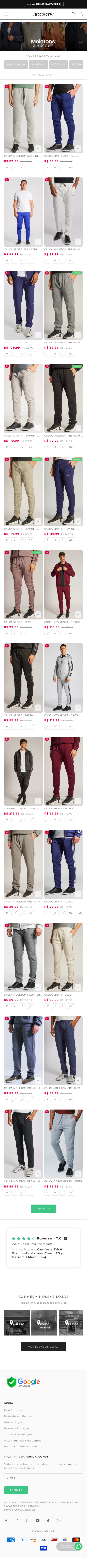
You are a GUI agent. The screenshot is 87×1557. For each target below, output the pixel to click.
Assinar (16, 1490)
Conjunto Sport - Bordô (62, 622)
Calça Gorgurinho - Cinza (63, 1181)
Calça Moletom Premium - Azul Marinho (63, 1088)
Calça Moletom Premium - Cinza (63, 249)
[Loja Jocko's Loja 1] (17, 1322)
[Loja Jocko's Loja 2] (44, 1322)
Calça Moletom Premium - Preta (63, 436)
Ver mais (43, 1208)
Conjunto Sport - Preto (21, 808)
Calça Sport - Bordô (59, 808)
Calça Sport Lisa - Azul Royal (21, 249)
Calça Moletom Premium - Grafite (63, 343)
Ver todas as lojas (43, 1346)
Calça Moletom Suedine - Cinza (22, 156)
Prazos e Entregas (17, 1428)
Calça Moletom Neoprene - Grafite (23, 995)
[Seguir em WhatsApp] (59, 1520)
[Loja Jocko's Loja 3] (71, 1322)
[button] (43, 1247)
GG (31, 167)
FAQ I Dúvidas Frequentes (22, 1440)
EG (80, 913)
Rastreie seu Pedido (18, 1416)
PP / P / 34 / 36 (16, 64)
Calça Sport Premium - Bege (20, 529)
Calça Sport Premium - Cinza (20, 436)
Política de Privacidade (20, 1446)
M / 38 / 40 (38, 64)
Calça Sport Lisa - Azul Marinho (61, 156)
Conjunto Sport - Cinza (61, 715)
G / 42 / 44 (58, 64)
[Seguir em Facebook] (6, 1520)
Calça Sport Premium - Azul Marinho (60, 529)
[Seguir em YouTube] (38, 1520)
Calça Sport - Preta (18, 715)
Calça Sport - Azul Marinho (58, 902)
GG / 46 (77, 64)
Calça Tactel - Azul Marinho (18, 343)
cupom (43, 4)
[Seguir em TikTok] (48, 1520)
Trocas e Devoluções (18, 1434)
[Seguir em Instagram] (17, 1520)
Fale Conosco (13, 1410)
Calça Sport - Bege (18, 622)
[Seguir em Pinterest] (27, 1520)
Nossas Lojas (13, 1422)
